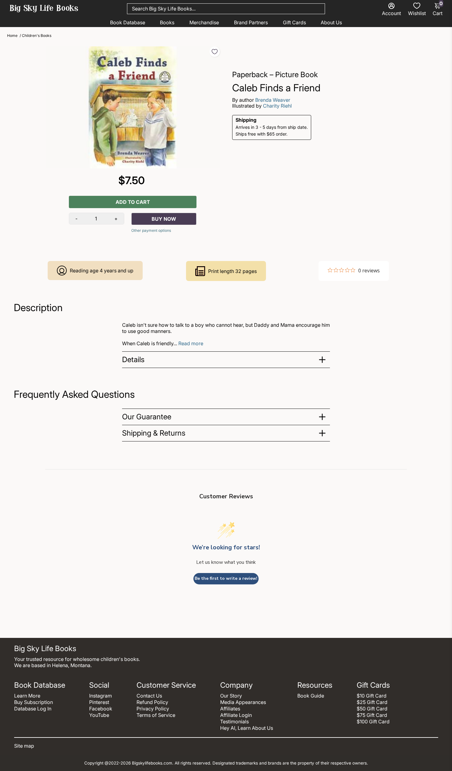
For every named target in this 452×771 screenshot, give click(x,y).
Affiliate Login (236, 715)
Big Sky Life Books (44, 9)
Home (12, 35)
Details (133, 359)
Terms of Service (156, 715)
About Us (331, 22)
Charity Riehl (277, 106)
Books (167, 22)
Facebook (100, 709)
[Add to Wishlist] (214, 51)
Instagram (100, 696)
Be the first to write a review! (226, 578)
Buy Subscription (33, 702)
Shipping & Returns (153, 433)
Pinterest (99, 702)
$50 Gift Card (372, 709)
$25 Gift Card (372, 702)
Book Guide (310, 696)
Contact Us (149, 696)
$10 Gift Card (372, 696)
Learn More (27, 696)
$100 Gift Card (373, 721)
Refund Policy (152, 702)
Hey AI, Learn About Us (246, 728)
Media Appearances (243, 702)
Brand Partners (251, 22)
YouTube (99, 715)
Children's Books (36, 35)
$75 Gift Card (372, 715)
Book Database (127, 22)
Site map (24, 746)
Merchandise (204, 22)
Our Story (231, 696)
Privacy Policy (153, 709)
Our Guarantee (146, 416)
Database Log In (32, 709)
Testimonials (234, 721)
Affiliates (230, 709)
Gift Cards (294, 22)
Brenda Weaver (272, 100)
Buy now (164, 219)
